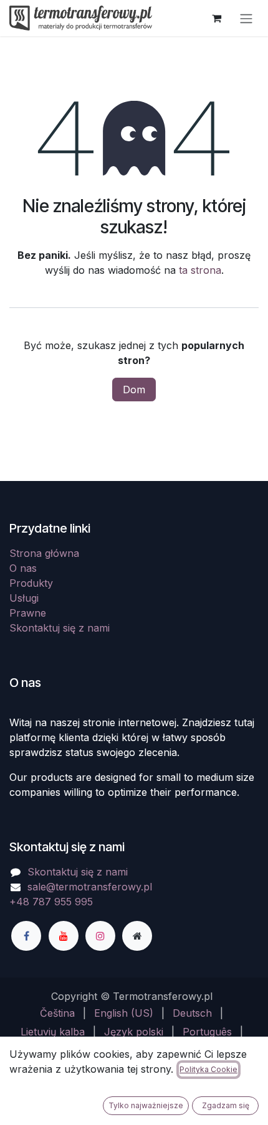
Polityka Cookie (208, 1069)
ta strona (200, 270)
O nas (23, 568)
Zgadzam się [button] (225, 1105)
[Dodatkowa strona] (137, 936)
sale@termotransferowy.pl (89, 886)
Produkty (31, 583)
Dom (134, 389)
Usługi (24, 598)
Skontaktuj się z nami (59, 628)
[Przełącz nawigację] (246, 18)
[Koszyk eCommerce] (216, 18)
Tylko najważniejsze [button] (145, 1105)
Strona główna (44, 553)
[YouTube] (64, 936)
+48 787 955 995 (51, 901)
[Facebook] (26, 936)
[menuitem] (57, 1013)
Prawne (27, 613)
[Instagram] (100, 936)
